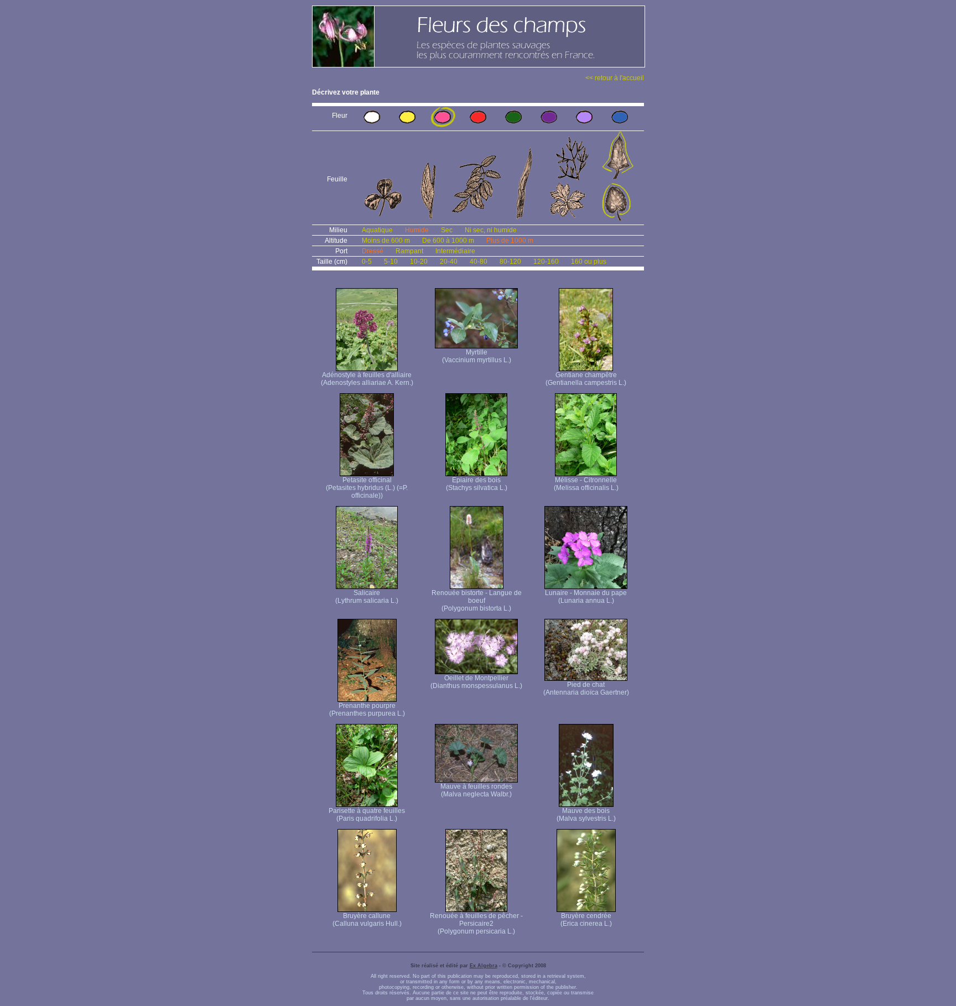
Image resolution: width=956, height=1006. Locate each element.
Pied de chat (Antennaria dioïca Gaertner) (586, 688)
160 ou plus (588, 261)
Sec (447, 230)
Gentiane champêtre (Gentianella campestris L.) (585, 379)
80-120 (510, 261)
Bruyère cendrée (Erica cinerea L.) (586, 919)
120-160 (546, 261)
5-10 (391, 261)
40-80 (478, 261)
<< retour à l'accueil (614, 78)
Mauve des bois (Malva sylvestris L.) (586, 814)
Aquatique (377, 230)
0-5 (367, 261)
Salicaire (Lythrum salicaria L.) (366, 596)
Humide (417, 230)
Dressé (372, 251)
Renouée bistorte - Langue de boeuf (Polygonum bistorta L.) (477, 600)
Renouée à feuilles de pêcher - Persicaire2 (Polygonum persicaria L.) (476, 923)
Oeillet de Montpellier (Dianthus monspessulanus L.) (476, 682)
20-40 (449, 261)
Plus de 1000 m (509, 240)
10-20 (419, 261)
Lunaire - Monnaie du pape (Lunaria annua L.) (586, 596)
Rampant (409, 251)
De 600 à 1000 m (448, 240)
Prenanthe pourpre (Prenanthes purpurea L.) (367, 709)
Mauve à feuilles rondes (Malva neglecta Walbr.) (476, 790)
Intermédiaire (455, 251)
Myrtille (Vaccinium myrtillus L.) (476, 356)
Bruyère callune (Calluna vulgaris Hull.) (367, 919)
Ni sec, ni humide (491, 230)
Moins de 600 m (386, 240)
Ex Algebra (483, 965)
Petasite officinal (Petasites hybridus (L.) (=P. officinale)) (367, 487)
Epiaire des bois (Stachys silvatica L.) (476, 484)
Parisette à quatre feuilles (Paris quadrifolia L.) (367, 814)
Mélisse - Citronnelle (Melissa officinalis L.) (586, 484)
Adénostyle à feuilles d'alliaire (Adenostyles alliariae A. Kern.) (367, 379)
